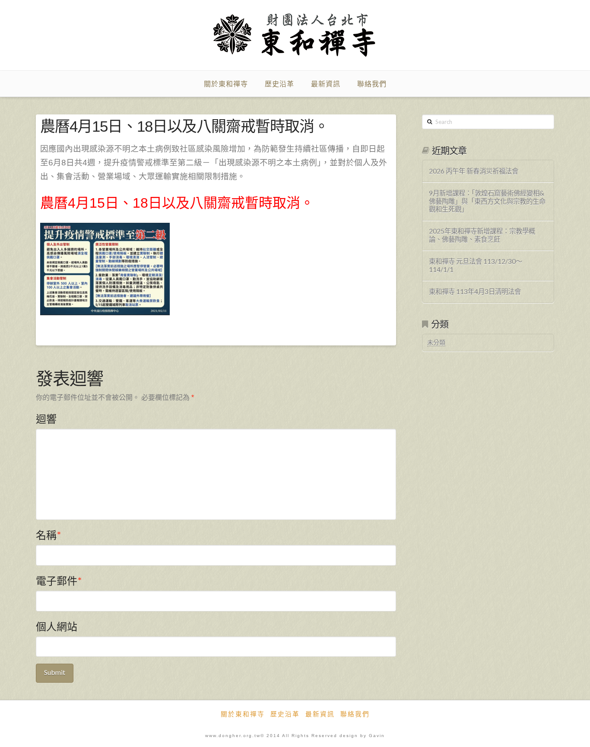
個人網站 (56, 626)
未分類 (436, 342)
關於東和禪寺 (243, 714)
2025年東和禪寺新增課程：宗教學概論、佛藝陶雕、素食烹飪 (482, 235)
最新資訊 (320, 714)
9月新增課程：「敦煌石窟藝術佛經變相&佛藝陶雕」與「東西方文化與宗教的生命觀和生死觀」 (487, 201)
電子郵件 (59, 580)
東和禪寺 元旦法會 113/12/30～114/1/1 (475, 265)
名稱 (48, 535)
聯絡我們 (355, 714)
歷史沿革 (285, 714)
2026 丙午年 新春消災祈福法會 (473, 171)
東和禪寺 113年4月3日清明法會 (475, 291)
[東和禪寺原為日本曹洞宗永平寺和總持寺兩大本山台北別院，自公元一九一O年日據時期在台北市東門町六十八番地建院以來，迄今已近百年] (295, 35)
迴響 (46, 418)
